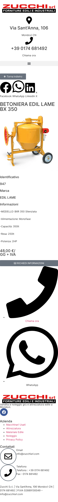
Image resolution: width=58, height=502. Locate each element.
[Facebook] (4, 412)
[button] (29, 63)
